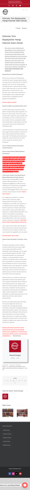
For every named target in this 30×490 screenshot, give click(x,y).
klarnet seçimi (9, 368)
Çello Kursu (6, 441)
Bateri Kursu (6, 445)
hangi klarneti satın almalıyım (15, 366)
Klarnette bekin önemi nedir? (10, 235)
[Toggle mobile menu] (27, 10)
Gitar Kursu (6, 430)
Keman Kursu (7, 434)
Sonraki (24, 28)
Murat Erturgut (15, 355)
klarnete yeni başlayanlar (17, 368)
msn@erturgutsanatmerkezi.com (15, 2)
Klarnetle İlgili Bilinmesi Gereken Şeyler (13, 165)
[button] (3, 413)
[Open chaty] (25, 485)
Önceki (18, 28)
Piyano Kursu (7, 437)
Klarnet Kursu (17, 336)
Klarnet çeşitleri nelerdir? (9, 102)
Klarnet (4, 366)
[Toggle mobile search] (23, 10)
